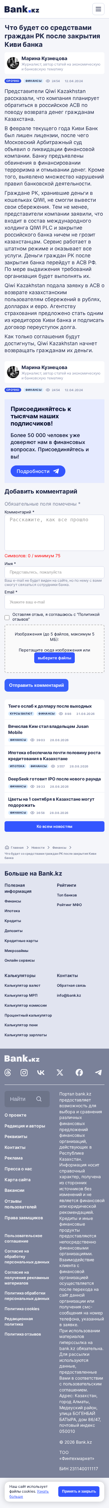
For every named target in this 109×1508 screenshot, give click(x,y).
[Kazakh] (83, 8)
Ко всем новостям (54, 826)
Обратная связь (71, 985)
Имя (10, 563)
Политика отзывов (23, 1334)
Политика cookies (22, 1308)
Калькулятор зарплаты (26, 1035)
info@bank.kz (69, 995)
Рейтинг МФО (69, 904)
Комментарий (20, 512)
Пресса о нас (18, 1168)
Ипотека (12, 910)
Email (11, 592)
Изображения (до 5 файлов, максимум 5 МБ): (54, 637)
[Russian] (76, 8)
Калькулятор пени (21, 1025)
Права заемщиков (24, 1217)
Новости (38, 847)
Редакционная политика (19, 1321)
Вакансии (14, 1190)
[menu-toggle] (98, 9)
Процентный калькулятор (28, 1015)
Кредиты (13, 920)
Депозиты (14, 930)
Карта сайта (18, 1179)
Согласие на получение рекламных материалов (27, 1277)
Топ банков (67, 895)
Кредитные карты (21, 940)
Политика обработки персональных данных (27, 1296)
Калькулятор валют (23, 985)
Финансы (33, 80)
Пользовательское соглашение (23, 1238)
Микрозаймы (16, 950)
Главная (17, 847)
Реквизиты (16, 1136)
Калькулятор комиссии (26, 1005)
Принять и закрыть (79, 1491)
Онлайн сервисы (20, 960)
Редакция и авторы (25, 1125)
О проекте (15, 1114)
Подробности (33, 471)
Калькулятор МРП (21, 995)
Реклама (14, 1157)
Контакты (15, 1147)
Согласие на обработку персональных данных (27, 1256)
